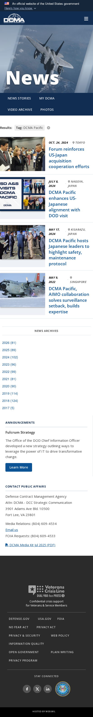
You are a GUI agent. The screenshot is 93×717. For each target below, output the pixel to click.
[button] (21, 8)
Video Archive (20, 109)
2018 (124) (10, 400)
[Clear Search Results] (46, 127)
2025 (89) (9, 350)
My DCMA (47, 98)
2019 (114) (10, 393)
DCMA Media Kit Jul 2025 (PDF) (32, 545)
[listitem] (27, 689)
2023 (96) (9, 364)
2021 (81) (9, 379)
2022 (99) (9, 371)
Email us (11, 529)
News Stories (19, 98)
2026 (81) (9, 342)
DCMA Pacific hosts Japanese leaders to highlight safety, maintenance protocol (69, 252)
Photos (47, 109)
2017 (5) (8, 408)
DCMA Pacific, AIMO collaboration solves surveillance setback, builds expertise (69, 300)
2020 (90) (9, 386)
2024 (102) (10, 357)
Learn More (18, 467)
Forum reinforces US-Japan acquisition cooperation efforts (69, 157)
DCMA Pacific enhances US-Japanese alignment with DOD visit (64, 204)
